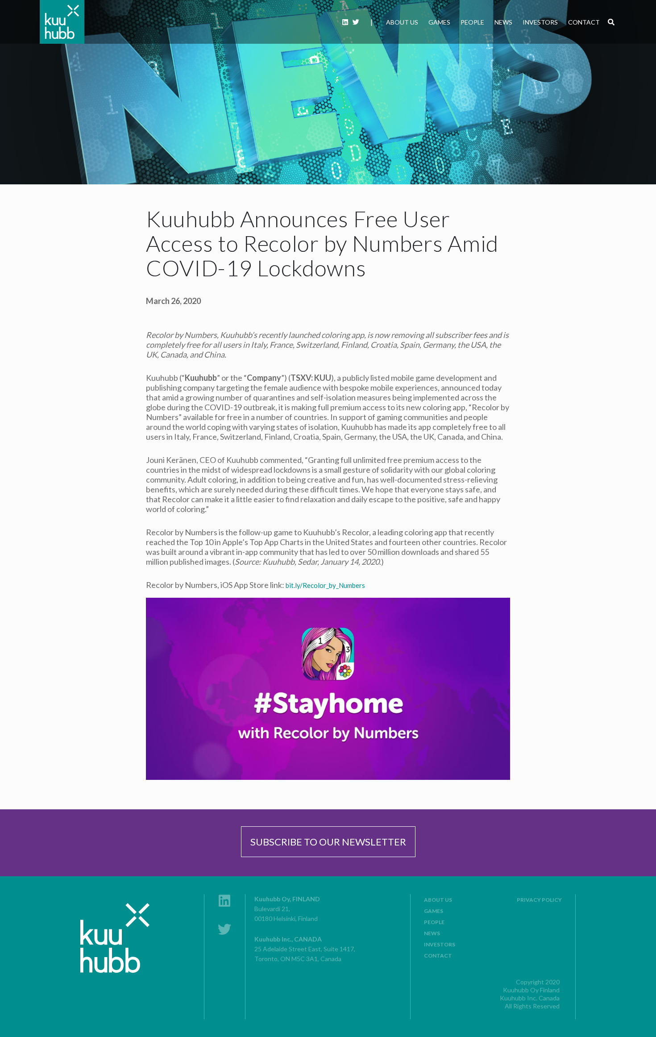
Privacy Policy (539, 899)
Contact (584, 22)
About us (402, 22)
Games (439, 22)
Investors (540, 22)
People (472, 22)
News (503, 22)
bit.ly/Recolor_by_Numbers (325, 585)
